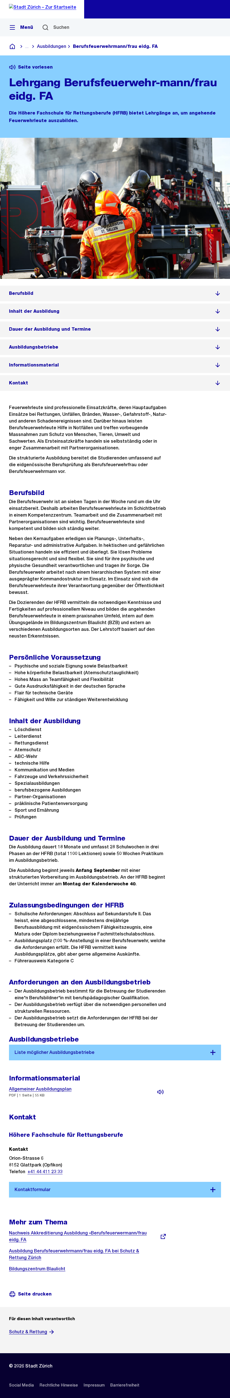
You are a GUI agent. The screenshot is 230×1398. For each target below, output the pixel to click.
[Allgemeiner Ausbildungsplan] (160, 1092)
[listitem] (115, 293)
